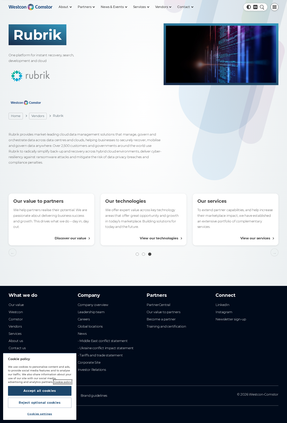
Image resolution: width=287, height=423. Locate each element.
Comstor (16, 319)
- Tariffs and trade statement (100, 355)
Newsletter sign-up (231, 319)
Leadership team (91, 312)
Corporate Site (89, 362)
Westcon (16, 312)
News (82, 334)
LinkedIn (222, 305)
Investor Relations (92, 370)
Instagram (224, 312)
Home (15, 116)
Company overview (93, 305)
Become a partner (161, 319)
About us (16, 341)
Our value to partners (163, 312)
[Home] (30, 7)
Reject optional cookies (40, 402)
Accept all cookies (39, 391)
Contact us (17, 348)
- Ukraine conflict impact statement (106, 348)
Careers (84, 319)
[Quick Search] (262, 7)
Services (15, 334)
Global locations (90, 326)
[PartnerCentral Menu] (274, 7)
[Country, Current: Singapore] (255, 7)
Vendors (37, 116)
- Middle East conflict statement (103, 341)
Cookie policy (62, 381)
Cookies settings (39, 413)
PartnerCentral (158, 305)
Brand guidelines (94, 395)
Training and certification (166, 326)
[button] (249, 7)
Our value (16, 305)
